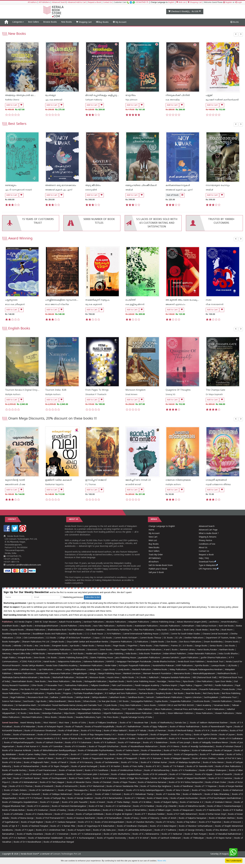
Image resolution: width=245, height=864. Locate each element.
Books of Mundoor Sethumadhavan (195, 826)
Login (239, 2)
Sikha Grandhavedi (57, 701)
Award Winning (20, 238)
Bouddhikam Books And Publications (50, 634)
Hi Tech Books (77, 654)
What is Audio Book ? (209, 533)
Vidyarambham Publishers (89, 713)
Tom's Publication (111, 709)
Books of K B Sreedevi (75, 746)
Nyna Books (188, 681)
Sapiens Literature (193, 697)
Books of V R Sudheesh (105, 742)
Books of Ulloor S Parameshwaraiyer (224, 806)
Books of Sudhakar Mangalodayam (101, 738)
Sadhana (54, 697)
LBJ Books (232, 665)
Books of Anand (97, 802)
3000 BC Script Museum (45, 622)
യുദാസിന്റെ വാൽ (15, 480)
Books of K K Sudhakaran (231, 738)
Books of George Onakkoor (80, 798)
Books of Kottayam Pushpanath (133, 734)
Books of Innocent (232, 822)
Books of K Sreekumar (37, 810)
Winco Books (51, 717)
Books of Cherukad (102, 782)
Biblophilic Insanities (95, 630)
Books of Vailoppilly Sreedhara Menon (210, 742)
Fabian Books (88, 646)
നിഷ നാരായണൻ (214, 304)
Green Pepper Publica (124, 650)
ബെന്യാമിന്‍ (91, 190)
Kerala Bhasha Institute (164, 661)
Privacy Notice (205, 540)
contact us (151, 607)
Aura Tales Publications (104, 626)
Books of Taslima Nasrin (127, 750)
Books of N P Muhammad (92, 786)
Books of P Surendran (52, 746)
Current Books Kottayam (126, 638)
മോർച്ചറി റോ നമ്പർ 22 (138, 480)
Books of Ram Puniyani (195, 834)
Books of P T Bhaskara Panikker (150, 814)
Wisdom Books (66, 717)
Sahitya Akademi (99, 697)
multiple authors (173, 484)
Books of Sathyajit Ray (54, 798)
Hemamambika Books (57, 654)
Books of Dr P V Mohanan (105, 778)
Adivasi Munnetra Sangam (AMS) (192, 622)
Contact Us (107, 2)
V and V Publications (215, 709)
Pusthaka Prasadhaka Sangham (88, 693)
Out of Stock (173, 195)
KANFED (110, 661)
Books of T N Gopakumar (68, 758)
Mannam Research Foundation (157, 673)
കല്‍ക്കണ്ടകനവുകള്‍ (178, 185)
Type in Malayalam (207, 565)
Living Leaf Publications (75, 669)
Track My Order (156, 555)
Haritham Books (226, 650)
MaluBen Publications (24, 673)
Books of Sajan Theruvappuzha (72, 790)
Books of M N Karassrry (81, 762)
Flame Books (146, 646)
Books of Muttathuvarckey (156, 770)
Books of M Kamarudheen (109, 818)
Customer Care (131, 2)
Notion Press (174, 681)
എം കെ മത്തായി (53, 100)
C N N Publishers (113, 634)
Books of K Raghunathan (163, 778)
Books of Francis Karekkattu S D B (43, 738)
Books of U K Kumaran (150, 758)
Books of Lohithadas (13, 814)
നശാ (208, 300)
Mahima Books (160, 669)
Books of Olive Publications (228, 766)
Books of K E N (85, 822)
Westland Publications (32, 717)
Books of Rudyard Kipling (166, 802)
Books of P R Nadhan (233, 810)
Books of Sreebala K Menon (218, 802)
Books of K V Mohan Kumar (154, 762)
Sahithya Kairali (82, 697)
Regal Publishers (17, 697)
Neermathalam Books (22, 681)
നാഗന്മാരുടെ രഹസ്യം (218, 185)
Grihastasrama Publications (149, 650)
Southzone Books (201, 701)
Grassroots (92, 650)
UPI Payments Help (208, 569)
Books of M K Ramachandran (108, 798)
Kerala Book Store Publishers (191, 661)
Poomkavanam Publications (123, 689)
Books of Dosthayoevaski (54, 778)
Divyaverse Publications (121, 642)
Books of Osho (79, 723)
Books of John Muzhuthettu (117, 834)
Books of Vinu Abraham (217, 830)
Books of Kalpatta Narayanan (192, 818)
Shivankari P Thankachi (95, 394)
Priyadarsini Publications (33, 693)
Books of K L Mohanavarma (145, 834)
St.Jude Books (110, 705)
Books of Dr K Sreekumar (49, 734)
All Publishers (44, 2)
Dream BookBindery (213, 642)
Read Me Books (193, 693)
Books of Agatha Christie (205, 734)
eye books (75, 646)
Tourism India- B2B (55, 390)
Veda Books (34, 713)
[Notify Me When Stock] (182, 195)
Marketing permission (73, 597)
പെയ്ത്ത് (130, 300)
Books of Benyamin (159, 734)
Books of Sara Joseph (180, 742)
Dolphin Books (157, 642)
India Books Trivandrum (150, 654)
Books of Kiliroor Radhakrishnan (184, 727)
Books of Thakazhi (74, 727)
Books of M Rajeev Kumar (219, 838)
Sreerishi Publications (222, 701)
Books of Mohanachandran (26, 766)
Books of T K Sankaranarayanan (86, 834)
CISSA (18, 638)
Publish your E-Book (158, 569)
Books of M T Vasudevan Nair (134, 723)
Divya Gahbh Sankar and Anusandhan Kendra (87, 642)
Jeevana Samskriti (170, 658)
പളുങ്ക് (209, 95)
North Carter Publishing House (141, 681)
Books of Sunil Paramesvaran (43, 770)
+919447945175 (141, 2)
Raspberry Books (164, 693)
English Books (19, 328)
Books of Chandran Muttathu (140, 822)
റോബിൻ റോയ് (133, 484)
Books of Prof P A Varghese (177, 750)
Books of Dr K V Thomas (20, 786)
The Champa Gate (215, 390)
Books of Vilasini (45, 758)
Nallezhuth (154, 677)
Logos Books (109, 669)
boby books (162, 630)
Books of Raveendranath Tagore (217, 727)
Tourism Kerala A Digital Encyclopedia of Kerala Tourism (35, 390)
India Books (131, 654)
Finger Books (119, 646)
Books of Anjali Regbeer (32, 822)
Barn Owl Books (226, 626)
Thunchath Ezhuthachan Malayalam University (79, 709)
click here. (8, 611)
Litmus (59, 669)
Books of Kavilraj (58, 810)
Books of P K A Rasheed (14, 838)
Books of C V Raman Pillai (62, 826)
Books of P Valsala (137, 731)
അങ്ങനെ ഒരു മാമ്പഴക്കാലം (60, 185)
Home (151, 530)
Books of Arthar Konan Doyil (212, 814)
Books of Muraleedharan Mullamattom (139, 746)
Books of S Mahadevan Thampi (139, 794)
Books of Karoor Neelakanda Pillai (122, 786)
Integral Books (25, 658)
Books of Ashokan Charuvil (228, 746)
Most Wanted (49, 723)
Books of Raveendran (151, 750)
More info (162, 860)
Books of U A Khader (207, 738)
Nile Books (77, 681)
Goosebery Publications (60, 650)
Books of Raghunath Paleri (36, 762)
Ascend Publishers (69, 626)
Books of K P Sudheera (165, 830)
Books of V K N (202, 731)
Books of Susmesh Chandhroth (152, 738)
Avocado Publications (170, 626)
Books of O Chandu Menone (39, 814)
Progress (67, 693)
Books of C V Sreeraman (56, 834)
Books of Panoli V (59, 762)
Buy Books (103, 22)
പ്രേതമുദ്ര (50, 95)
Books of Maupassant (183, 810)
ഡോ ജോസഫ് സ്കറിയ (57, 304)
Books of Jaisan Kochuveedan (184, 798)
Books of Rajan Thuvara (124, 782)
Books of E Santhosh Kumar (26, 778)
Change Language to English (162, 526)
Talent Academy (203, 705)
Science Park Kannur (11, 701)
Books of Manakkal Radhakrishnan (225, 834)
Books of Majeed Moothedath (191, 778)
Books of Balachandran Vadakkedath (45, 838)
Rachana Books (146, 693)
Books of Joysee (227, 734)
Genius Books (216, 646)
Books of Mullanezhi (192, 794)
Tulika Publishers (144, 709)
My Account (120, 22)
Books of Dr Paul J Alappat (52, 782)
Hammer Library (187, 650)
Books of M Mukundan (24, 727)
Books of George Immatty (191, 830)
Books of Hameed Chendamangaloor (69, 806)
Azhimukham (188, 626)
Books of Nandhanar (183, 786)
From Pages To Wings (97, 390)
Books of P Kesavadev (54, 774)
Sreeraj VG (170, 394)
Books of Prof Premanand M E (50, 818)
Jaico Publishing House (125, 658)
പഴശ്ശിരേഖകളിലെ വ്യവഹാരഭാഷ (63, 300)
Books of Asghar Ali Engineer (119, 814)
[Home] (6, 22)
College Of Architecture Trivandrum (74, 638)
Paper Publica (186, 685)
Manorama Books (182, 673)
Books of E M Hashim (110, 766)
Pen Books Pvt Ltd (29, 689)
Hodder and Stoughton (96, 654)
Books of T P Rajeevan (206, 786)
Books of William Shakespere (212, 770)
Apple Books (26, 626)
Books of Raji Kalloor (187, 822)
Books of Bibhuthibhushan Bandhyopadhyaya (54, 750)
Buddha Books (76, 634)
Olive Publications (204, 681)
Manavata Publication (60, 673)
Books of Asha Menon (213, 762)
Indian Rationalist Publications (202, 654)
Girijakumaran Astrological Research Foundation (24, 650)
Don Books (171, 642)
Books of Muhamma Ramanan (152, 782)
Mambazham (42, 673)
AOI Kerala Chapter (23, 622)
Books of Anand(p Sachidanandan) (198, 746)
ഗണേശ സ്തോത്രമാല (178, 480)
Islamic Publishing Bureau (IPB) (73, 658)
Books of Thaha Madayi (118, 802)
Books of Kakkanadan (202, 750)
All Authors (32, 2)
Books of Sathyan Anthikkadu (89, 814)
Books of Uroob (71, 734)
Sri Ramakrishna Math (26, 705)
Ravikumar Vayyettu (54, 484)
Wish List (182, 2)
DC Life (178, 638)
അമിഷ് (129, 190)
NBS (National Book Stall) (205, 677)
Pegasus (14, 689)
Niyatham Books (116, 681)
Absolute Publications (116, 622)
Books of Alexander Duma (79, 782)
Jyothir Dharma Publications (214, 658)
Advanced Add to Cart (77, 2)
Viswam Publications (224, 713)
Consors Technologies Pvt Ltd (67, 854)
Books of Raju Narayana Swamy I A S (98, 734)
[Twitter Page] (15, 531)
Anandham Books (10, 626)
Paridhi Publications (224, 685)
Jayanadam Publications (149, 658)
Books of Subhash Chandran (49, 742)
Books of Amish (168, 818)
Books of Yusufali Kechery (14, 770)
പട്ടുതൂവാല (11, 300)
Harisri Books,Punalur (207, 650)
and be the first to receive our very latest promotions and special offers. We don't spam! (68, 592)
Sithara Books (89, 701)
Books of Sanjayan (223, 750)
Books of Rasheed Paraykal (35, 826)
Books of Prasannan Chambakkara (84, 810)
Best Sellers (33, 22)
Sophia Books (161, 701)
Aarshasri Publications (94, 622)
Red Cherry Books (211, 693)
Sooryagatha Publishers (142, 701)
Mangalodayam (80, 673)
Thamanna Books (18, 709)
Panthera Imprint (169, 685)
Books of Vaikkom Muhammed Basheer (209, 723)
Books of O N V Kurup (91, 731)
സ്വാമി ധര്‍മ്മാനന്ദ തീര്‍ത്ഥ (218, 484)
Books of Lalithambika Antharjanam (135, 830)
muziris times (113, 677)
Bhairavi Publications (35, 630)
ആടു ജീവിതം (93, 185)
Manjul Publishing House (109, 673)
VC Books (22, 713)
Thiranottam (50, 709)
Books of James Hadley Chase (33, 754)
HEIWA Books (38, 654)
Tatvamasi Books (221, 705)
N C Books (141, 677)
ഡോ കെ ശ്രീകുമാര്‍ (15, 304)
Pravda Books (228, 689)
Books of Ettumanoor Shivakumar (40, 731)
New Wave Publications (59, 681)
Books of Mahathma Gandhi (192, 806)
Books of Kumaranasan (24, 734)
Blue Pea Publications (144, 630)
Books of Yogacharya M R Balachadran (96, 826)
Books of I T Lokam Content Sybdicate (89, 754)
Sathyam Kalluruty (93, 100)
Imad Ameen (131, 394)
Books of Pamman (157, 731)
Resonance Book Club (38, 697)
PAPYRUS (208, 685)
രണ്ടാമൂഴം (10, 185)
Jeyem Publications (189, 658)
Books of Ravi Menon (120, 754)
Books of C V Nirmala (135, 798)
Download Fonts (206, 562)
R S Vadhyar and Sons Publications (121, 693)
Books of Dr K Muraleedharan (27, 842)
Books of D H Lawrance (38, 806)
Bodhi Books (175, 630)
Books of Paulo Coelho (79, 778)
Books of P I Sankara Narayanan (61, 822)
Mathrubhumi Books (226, 673)
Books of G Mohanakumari (24, 782)
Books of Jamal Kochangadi (84, 766)
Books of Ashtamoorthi (67, 786)
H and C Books (171, 650)
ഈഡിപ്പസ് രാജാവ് (95, 480)
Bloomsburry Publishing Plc (119, 630)
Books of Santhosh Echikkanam (166, 838)
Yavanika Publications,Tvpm (88, 717)
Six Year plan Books (107, 701)
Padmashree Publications (76, 685)
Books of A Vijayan (204, 774)
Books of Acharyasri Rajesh (50, 727)
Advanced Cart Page (208, 530)
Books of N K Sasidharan (96, 770)
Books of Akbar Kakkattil (115, 731)
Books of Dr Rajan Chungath (55, 766)
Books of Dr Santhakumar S (42, 790)
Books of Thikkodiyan (193, 838)
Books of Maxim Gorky (157, 798)
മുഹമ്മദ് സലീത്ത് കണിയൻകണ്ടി (222, 100)
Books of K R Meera (169, 746)
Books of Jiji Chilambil (166, 806)
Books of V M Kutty (165, 822)
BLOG (236, 22)
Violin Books (159, 713)
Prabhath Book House (169, 689)
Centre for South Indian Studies (185, 634)
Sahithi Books (66, 697)
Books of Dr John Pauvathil (74, 802)
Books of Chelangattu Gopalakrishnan (20, 802)
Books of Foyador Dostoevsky (111, 838)
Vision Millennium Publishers (181, 713)
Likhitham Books (28, 669)
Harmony (6, 654)
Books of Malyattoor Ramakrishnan (19, 758)
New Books (66, 22)
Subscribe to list (92, 597)
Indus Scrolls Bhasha (228, 654)
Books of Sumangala (58, 754)
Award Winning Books (30, 723)
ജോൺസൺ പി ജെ (15, 484)
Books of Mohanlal (32, 774)
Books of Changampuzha (186, 754)
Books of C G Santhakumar (118, 806)
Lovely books (124, 669)
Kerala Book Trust (215, 661)
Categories (17, 22)
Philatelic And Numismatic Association (90, 689)
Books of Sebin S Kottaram (108, 794)
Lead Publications (10, 669)
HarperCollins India (21, 654)
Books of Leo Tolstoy (181, 734)
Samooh (150, 697)
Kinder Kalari (110, 665)
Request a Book (94, 2)
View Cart (153, 537)
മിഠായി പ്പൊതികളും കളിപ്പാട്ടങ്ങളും (104, 95)
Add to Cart (11, 105)
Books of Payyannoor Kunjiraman (98, 758)
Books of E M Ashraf (138, 838)
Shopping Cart (195, 2)
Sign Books (41, 701)
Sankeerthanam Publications (169, 697)
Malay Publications (178, 669)
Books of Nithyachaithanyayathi (19, 742)
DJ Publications (141, 642)
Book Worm (227, 630)
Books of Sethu (234, 754)
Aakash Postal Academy (70, 622)
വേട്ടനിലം (130, 95)
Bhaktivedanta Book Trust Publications (66, 630)
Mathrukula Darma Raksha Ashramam (19, 677)
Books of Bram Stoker (215, 782)
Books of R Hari (96, 806)
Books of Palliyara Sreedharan (103, 723)
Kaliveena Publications (94, 661)
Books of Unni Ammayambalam (109, 822)
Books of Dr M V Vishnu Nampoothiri (186, 782)
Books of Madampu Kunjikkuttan (184, 762)
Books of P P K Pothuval (30, 798)
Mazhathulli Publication (63, 677)
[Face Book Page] (7, 531)
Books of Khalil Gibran (68, 731)
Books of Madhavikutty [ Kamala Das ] (169, 723)
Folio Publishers (161, 646)
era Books (45, 646)
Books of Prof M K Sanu (229, 758)
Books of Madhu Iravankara (30, 834)
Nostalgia (161, 681)
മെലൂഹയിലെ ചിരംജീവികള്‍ (141, 185)
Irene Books (39, 658)
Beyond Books (17, 630)
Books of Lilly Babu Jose (104, 830)
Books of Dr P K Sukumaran (78, 742)
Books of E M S (153, 766)
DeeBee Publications (194, 638)
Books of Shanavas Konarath (26, 794)
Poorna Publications (147, 689)
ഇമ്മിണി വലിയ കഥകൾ (58, 480)
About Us (203, 547)
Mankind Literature (132, 673)
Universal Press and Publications (189, 709)
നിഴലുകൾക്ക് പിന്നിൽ (178, 95)
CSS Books (107, 638)
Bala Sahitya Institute (206, 626)
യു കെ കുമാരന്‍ (93, 304)
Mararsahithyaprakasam (204, 673)
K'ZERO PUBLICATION (30, 661)
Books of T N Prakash (173, 766)
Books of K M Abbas (142, 802)
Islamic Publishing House (101, 658)
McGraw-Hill (81, 677)
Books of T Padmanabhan (212, 754)
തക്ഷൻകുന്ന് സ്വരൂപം (97, 300)
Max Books (45, 677)
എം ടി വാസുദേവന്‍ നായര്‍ (18, 190)
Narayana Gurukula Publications (175, 677)
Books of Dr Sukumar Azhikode (16, 750)
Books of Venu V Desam (177, 790)
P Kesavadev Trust (54, 685)
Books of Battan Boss (72, 738)
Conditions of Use (207, 544)
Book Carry (189, 630)
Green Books (106, 650)
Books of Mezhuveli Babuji (180, 731)
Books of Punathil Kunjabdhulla (99, 727)
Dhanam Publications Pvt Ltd (35, 642)
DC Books (168, 638)
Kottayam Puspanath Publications (134, 665)
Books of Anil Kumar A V (28, 746)
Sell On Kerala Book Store (161, 565)
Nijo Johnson (131, 100)
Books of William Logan (160, 810)
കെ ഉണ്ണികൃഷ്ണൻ (134, 304)
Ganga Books (201, 646)
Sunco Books (150, 705)
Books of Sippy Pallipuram (155, 727)
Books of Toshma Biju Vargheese (155, 786)
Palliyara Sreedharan (100, 685)
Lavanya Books (218, 665)
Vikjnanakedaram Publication (138, 713)
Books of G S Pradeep (113, 810)
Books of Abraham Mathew (222, 818)
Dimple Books (57, 642)
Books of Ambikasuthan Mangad (59, 842)
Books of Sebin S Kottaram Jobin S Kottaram (88, 774)
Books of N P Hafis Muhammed (182, 814)
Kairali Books (49, 661)
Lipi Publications (46, 669)
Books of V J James (83, 794)
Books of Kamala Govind (70, 770)
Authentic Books (124, 626)
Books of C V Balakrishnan (155, 742)
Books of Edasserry (150, 818)
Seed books (28, 701)
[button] (236, 34)
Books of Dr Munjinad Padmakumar (107, 790)
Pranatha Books (189, 689)
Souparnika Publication (180, 701)
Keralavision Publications (91, 665)
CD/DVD (165, 634)
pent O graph (64, 689)
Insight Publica (9, 658)
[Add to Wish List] (21, 105)
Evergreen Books (60, 646)
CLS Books (51, 638)
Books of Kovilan (127, 738)
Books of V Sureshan (64, 814)
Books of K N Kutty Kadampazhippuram (145, 790)
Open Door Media (223, 681)
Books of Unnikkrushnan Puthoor (126, 770)
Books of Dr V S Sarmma (220, 778)
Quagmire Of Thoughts (178, 390)
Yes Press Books (111, 717)
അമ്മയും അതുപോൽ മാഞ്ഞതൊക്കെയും (29, 95)
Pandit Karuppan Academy (147, 685)
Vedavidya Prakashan (52, 713)
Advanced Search (59, 2)
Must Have (64, 723)
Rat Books (179, 693)
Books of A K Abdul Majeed (163, 826)
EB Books (6, 646)
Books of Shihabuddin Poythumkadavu (96, 750)
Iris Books (52, 658)
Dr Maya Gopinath (214, 394)
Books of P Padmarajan (129, 742)
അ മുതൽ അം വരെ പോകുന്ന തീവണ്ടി (188, 300)
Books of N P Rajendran (210, 822)
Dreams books (231, 642)
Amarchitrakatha (229, 622)
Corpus (96, 638)
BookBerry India (9, 634)
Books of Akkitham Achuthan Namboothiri (152, 754)
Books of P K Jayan (24, 830)
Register (228, 2)
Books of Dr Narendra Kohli (200, 766)
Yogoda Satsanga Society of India (136, 717)
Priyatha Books (54, 693)
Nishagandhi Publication (95, 681)
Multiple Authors (12, 394)
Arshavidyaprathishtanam (46, 626)
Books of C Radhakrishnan (128, 727)
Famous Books (104, 646)
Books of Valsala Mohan (13, 810)
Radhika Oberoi (12, 100)
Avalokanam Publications (146, 626)
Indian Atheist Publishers (174, 654)
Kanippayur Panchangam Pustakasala (134, 661)
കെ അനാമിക (173, 100)
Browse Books (50, 22)
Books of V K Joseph (49, 802)
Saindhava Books (136, 697)
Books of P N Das (129, 762)
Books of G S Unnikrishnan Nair (50, 830)
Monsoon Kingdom (135, 390)
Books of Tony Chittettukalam (206, 790)
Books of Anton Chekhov (204, 758)
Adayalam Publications (138, 622)
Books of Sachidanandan (107, 762)
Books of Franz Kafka (133, 766)
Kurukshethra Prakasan (163, 665)
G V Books (188, 646)
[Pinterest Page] (23, 531)
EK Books (28, 646)
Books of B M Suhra (11, 762)
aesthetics (214, 622)
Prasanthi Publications (209, 689)
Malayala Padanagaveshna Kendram (206, 669)
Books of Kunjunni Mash (79, 830)
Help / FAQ (204, 558)
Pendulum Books (48, 689)
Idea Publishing (116, 654)
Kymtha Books (202, 665)
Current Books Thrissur (150, 638)
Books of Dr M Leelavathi (155, 774)
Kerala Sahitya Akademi (33, 665)
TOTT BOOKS (128, 709)
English (171, 2)
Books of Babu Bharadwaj (216, 794)
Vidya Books (69, 713)
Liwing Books (94, 669)
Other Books (37, 685)
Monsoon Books (97, 677)
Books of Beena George (22, 818)
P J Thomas (90, 484)
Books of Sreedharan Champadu (132, 826)
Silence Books (74, 701)
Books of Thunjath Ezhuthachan (104, 746)
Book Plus (214, 630)
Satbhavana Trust (228, 697)
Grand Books (79, 650)
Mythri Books (128, 677)
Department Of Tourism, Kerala (220, 638)
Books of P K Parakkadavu (184, 770)
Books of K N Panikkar (143, 806)
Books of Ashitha (220, 731)
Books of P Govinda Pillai (168, 794)
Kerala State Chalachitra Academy (62, 665)
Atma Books (85, 626)
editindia (17, 646)
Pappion (198, 685)
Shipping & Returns (207, 537)
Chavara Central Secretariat (215, 634)
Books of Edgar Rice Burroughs (134, 778)
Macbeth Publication (141, 669)
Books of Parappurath (127, 758)
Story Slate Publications (130, 705)
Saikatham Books (117, 697)
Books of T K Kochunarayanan (80, 838)
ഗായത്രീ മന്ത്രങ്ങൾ (216, 480)
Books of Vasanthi (223, 774)
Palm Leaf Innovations (122, 685)
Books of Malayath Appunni (177, 758)
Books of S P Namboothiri (208, 810)
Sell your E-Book (156, 572)
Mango (92, 673)
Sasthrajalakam (211, 697)
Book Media (202, 630)
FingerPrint (132, 646)
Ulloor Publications (163, 709)
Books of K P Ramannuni (181, 774)
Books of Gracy (131, 818)
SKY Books (124, 701)
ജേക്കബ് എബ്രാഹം (175, 304)
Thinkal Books (35, 709)
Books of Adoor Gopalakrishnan (126, 774)
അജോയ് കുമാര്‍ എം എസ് (58, 190)
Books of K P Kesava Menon (182, 738)
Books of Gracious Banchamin (81, 818)
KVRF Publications (184, 665)
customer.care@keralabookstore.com (23, 565)
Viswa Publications (204, 713)
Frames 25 (176, 646)
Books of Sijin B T (10, 826)
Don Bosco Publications (190, 642)
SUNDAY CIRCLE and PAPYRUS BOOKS (176, 705)
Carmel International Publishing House (141, 634)
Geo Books (230, 646)
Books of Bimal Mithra (135, 810)
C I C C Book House (94, 634)
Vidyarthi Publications (113, 713)
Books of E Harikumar (171, 834)
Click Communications (33, 638)
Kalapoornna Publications (69, 661)
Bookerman (24, 634)
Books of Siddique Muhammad (57, 794)
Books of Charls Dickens (15, 790)
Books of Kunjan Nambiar (231, 786)
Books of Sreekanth (44, 786)
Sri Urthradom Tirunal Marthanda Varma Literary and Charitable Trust (70, 705)
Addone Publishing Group (163, 622)
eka (36, 646)
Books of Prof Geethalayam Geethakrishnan (220, 798)
